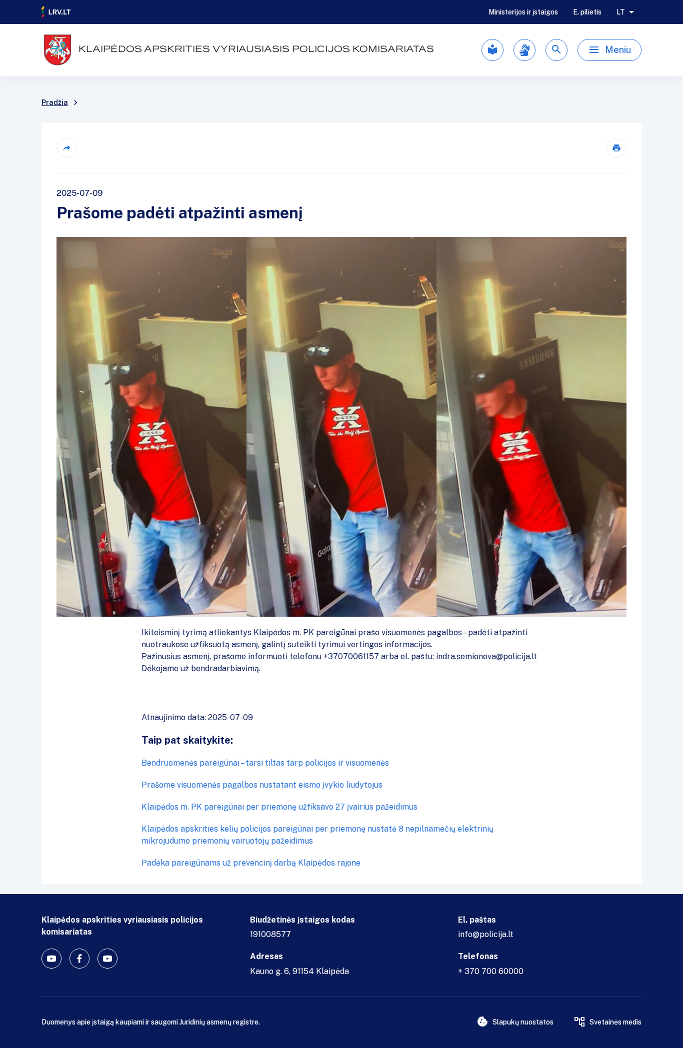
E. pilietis (587, 12)
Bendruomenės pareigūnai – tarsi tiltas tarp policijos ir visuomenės (265, 763)
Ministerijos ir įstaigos (523, 12)
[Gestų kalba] (525, 50)
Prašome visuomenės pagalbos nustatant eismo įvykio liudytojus (262, 785)
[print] (616, 148)
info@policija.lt (486, 934)
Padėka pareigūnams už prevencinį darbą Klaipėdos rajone (251, 863)
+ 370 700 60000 (491, 971)
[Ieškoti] (557, 50)
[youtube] (52, 959)
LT (620, 12)
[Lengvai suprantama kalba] (493, 50)
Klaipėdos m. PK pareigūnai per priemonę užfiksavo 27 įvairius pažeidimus (280, 807)
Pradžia (55, 102)
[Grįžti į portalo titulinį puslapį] (57, 12)
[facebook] (80, 959)
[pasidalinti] (66, 148)
